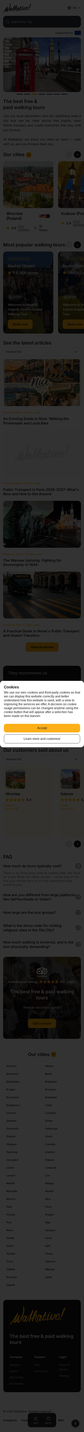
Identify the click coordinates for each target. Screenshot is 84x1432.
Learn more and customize (42, 738)
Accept (42, 728)
